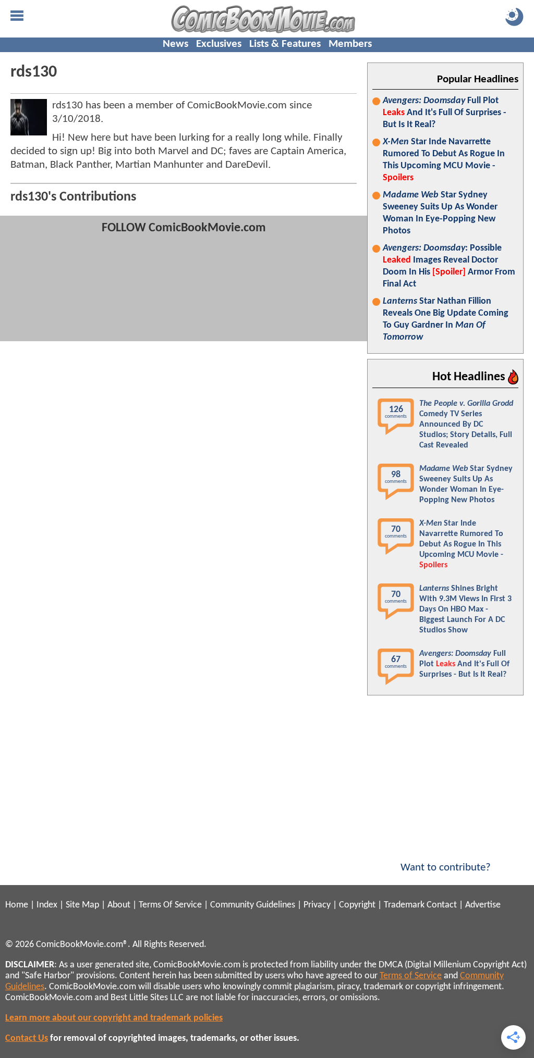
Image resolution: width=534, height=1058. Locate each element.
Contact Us (26, 1038)
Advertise (483, 905)
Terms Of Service (170, 905)
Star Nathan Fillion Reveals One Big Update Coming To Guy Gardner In (445, 319)
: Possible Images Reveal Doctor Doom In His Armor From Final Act (449, 266)
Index (47, 905)
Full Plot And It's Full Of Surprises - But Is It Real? (444, 113)
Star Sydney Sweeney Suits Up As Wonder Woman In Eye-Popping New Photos (440, 213)
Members (350, 44)
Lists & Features (285, 44)
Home (16, 905)
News (175, 44)
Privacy (317, 905)
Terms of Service (411, 976)
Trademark (404, 905)
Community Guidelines (252, 905)
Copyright (357, 905)
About (118, 905)
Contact (442, 905)
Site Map (82, 905)
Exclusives (218, 44)
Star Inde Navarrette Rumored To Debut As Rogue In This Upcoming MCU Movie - (444, 160)
